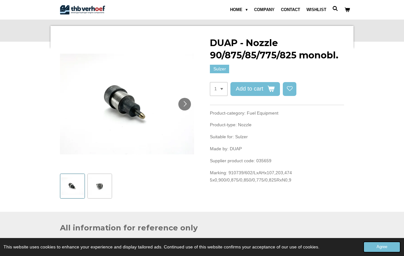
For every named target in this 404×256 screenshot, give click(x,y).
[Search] (336, 9)
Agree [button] (382, 247)
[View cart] (348, 10)
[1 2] (219, 89)
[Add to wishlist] (290, 89)
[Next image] (184, 104)
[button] (72, 186)
